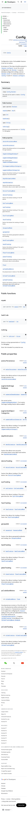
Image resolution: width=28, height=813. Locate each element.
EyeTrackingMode (8, 203)
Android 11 (3, 743)
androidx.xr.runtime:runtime (20, 40)
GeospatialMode (7, 228)
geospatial (6, 232)
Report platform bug (6, 766)
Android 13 (4, 738)
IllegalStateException (9, 616)
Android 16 (4, 730)
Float (4, 265)
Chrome (3, 786)
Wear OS (3, 714)
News (2, 681)
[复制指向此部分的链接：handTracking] (12, 545)
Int (7, 114)
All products (4, 793)
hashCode (5, 118)
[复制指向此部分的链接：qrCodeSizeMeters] (2, 593)
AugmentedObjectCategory (13, 166)
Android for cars (5, 719)
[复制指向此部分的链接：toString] (8, 330)
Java (25, 46)
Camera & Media (5, 700)
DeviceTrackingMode (9, 191)
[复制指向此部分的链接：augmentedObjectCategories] (10, 413)
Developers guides (5, 752)
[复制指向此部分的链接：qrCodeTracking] (2, 629)
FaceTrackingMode (8, 215)
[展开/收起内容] (8, 16)
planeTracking (7, 256)
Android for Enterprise (6, 673)
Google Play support (6, 771)
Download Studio (5, 757)
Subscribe (21, 805)
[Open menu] (2, 2)
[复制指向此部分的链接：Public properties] (18, 354)
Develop (14, 12)
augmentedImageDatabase (10, 158)
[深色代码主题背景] (26, 51)
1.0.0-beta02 (23, 44)
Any (13, 110)
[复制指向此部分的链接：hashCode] (10, 315)
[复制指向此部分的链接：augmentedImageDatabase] (9, 388)
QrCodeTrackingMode (9, 276)
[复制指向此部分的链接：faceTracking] (12, 503)
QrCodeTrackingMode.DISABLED (11, 620)
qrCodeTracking (7, 280)
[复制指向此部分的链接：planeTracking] (12, 568)
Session (22, 611)
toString (5, 126)
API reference (6, 7)
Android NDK (4, 759)
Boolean (14, 106)
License (8, 799)
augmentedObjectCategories (11, 170)
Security (3, 676)
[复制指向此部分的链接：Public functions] (17, 294)
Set (4, 166)
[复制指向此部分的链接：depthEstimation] (2, 438)
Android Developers (5, 12)
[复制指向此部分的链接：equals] (7, 300)
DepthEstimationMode (9, 178)
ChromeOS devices (6, 716)
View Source (22, 42)
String (8, 122)
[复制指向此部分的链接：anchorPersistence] (2, 363)
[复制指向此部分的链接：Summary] (11, 82)
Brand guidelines (16, 799)
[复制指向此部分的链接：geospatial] (10, 524)
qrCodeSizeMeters (8, 269)
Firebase (3, 788)
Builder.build (6, 74)
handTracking (7, 244)
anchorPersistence (8, 145)
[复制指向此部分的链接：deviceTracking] (13, 461)
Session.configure (7, 68)
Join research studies (6, 773)
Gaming (3, 692)
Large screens (4, 711)
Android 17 (4, 728)
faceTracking (7, 219)
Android (3, 671)
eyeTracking (6, 207)
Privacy (3, 702)
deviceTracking (7, 195)
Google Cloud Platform (7, 791)
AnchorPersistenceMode (10, 141)
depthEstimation (8, 182)
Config (9, 52)
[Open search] (18, 2)
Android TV (4, 721)
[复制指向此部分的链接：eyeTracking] (11, 482)
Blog (2, 683)
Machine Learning (5, 695)
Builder (14, 70)
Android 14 (4, 735)
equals (5, 110)
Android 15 (4, 733)
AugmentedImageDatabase (10, 154)
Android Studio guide (6, 749)
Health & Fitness (5, 697)
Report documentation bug (8, 768)
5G (2, 705)
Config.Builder (11, 92)
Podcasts (3, 686)
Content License (19, 652)
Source (3, 678)
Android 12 (4, 740)
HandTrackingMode (8, 240)
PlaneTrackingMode (8, 252)
